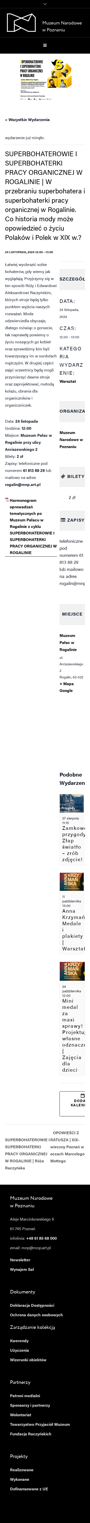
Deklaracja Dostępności (32, 1306)
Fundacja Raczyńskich (31, 1434)
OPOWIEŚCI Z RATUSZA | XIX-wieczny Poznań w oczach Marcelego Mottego (67, 1147)
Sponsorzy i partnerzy (30, 1406)
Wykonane (19, 1480)
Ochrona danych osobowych (36, 1315)
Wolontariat (20, 1415)
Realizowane (22, 1470)
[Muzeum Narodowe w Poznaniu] (45, 22)
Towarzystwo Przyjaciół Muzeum (40, 1425)
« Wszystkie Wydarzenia (27, 120)
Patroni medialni (25, 1396)
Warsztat (68, 382)
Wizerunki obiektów (28, 1360)
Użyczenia (19, 1351)
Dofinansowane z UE (29, 1489)
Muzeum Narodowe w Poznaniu (71, 440)
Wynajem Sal (22, 1270)
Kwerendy (19, 1341)
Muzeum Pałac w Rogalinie (68, 643)
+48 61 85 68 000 (41, 1239)
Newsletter (20, 1260)
